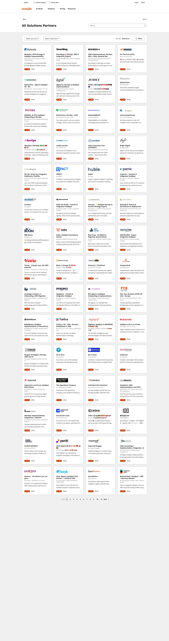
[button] (145, 19)
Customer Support (40, 2)
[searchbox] (117, 25)
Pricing (62, 9)
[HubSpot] (27, 8)
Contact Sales (55, 2)
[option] (31, 39)
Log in (136, 2)
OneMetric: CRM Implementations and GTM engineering (130, 386)
